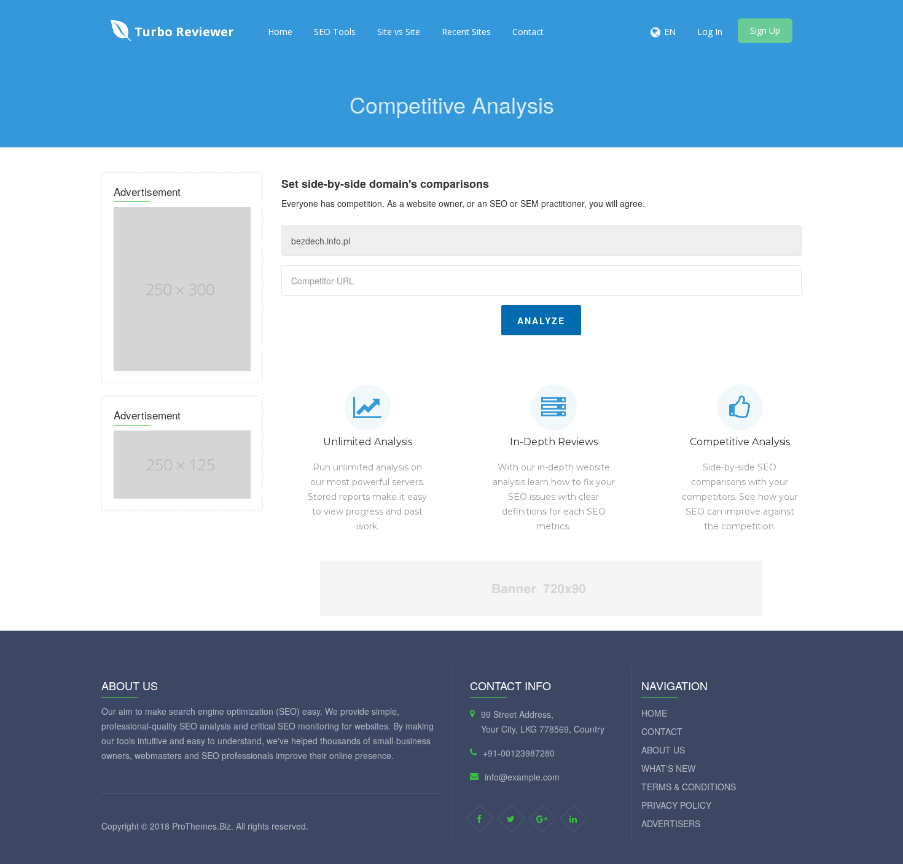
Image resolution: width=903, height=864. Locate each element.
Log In (709, 31)
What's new (668, 768)
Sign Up (765, 30)
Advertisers (670, 823)
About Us (663, 750)
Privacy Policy (676, 805)
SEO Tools (335, 31)
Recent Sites (466, 31)
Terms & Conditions (688, 786)
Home (280, 31)
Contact (528, 31)
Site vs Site (398, 31)
